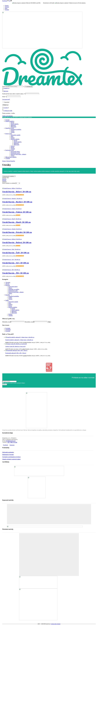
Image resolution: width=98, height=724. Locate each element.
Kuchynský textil (9, 150)
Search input (5, 86)
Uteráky (13, 132)
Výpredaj (7, 158)
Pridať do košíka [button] (20, 195)
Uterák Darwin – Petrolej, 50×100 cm (17, 232)
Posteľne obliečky (9, 121)
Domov (7, 5)
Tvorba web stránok (55, 624)
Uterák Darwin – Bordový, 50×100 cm (17, 202)
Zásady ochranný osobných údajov (11, 459)
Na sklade (7, 328)
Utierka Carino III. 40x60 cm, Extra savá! (15, 346)
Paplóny (13, 137)
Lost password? (6, 99)
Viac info (18, 215)
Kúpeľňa (12, 161)
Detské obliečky (15, 124)
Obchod (7, 7)
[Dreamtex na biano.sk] (49, 371)
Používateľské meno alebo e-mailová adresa (13, 93)
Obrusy (10, 288)
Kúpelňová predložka (16, 129)
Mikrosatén (13, 126)
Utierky (12, 155)
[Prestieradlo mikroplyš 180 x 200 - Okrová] (16, 350)
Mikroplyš (13, 125)
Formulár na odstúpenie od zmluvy (11, 457)
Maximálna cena (29, 322)
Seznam (4, 180)
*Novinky (7, 282)
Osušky (12, 131)
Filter (49, 322)
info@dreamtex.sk (10, 441)
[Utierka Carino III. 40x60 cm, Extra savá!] (16, 344)
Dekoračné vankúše (15, 135)
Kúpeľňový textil (9, 128)
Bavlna (12, 122)
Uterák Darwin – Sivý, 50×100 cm (15, 263)
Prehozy (13, 146)
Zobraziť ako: (5, 177)
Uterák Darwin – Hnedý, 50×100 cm (16, 222)
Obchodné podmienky (8, 452)
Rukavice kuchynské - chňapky (16, 292)
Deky (12, 136)
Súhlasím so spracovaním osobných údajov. (14, 383)
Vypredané (8, 329)
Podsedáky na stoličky (13, 289)
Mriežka (4, 179)
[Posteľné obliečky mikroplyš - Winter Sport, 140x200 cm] (19, 337)
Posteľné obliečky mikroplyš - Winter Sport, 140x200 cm (19, 340)
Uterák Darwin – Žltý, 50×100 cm (15, 273)
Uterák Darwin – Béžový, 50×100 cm (16, 192)
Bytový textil (8, 133)
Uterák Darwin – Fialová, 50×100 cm (16, 212)
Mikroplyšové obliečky (11, 157)
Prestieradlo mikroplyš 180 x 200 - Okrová (15, 353)
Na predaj (7, 331)
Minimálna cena (6, 322)
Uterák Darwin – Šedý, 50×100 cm (15, 253)
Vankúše (13, 148)
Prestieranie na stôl (15, 153)
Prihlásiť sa (5, 104)
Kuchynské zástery (15, 151)
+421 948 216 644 (12, 442)
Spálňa (7, 300)
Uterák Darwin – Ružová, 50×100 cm (16, 242)
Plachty (12, 147)
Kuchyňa (7, 285)
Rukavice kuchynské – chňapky (18, 154)
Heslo (4, 96)
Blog (6, 8)
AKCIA (7, 283)
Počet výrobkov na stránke (8, 183)
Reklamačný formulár (8, 454)
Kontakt (7, 9)
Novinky (7, 120)
